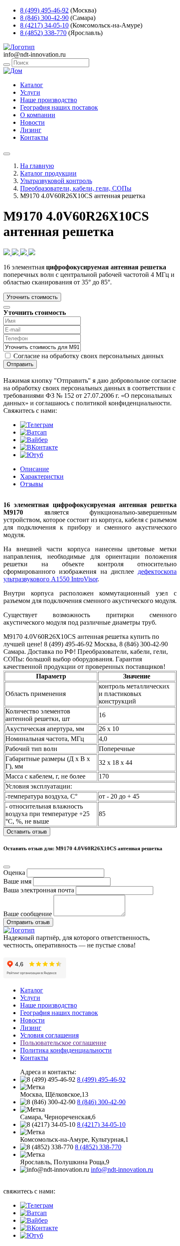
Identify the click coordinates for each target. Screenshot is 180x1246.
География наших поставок (59, 107)
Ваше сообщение (27, 913)
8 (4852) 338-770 (43, 32)
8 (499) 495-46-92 (44, 10)
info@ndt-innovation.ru (122, 1169)
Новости (32, 122)
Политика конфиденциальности (66, 1050)
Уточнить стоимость (32, 297)
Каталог (31, 84)
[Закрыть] (6, 307)
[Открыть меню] (6, 154)
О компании (37, 114)
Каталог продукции (48, 173)
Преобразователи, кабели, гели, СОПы (75, 188)
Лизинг (30, 129)
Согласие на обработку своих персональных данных (88, 355)
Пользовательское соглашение (63, 1042)
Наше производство (48, 99)
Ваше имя (17, 881)
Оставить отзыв (27, 832)
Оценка (14, 872)
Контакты (34, 137)
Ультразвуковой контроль (56, 180)
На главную (37, 165)
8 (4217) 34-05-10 (44, 25)
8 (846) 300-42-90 (44, 17)
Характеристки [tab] (42, 476)
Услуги (30, 92)
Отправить (20, 364)
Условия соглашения (49, 1035)
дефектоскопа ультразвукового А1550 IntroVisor (90, 575)
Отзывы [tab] (31, 483)
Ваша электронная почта (38, 890)
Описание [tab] (34, 468)
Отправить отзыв (28, 922)
